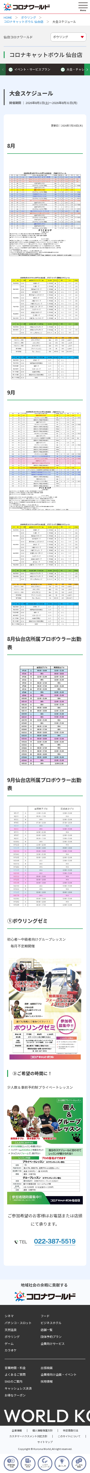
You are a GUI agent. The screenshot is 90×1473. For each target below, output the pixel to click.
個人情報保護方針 (42, 1430)
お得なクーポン (15, 1395)
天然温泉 (11, 1330)
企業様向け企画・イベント (59, 1374)
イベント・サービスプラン (32, 69)
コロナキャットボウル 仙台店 (23, 21)
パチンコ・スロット (18, 1323)
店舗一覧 (47, 1330)
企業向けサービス (53, 1343)
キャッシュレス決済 (18, 1388)
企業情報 (17, 1430)
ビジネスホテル (51, 1323)
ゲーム (9, 1343)
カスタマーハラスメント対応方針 (28, 1436)
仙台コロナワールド (18, 37)
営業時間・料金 (15, 1368)
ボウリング (28, 17)
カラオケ (11, 1350)
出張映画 (47, 1368)
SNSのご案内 (13, 1381)
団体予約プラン (51, 1336)
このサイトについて (69, 1436)
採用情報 (47, 1381)
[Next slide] (87, 69)
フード (45, 1316)
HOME (8, 17)
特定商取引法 (70, 1430)
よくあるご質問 (15, 1374)
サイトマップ (45, 1442)
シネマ (9, 1316)
